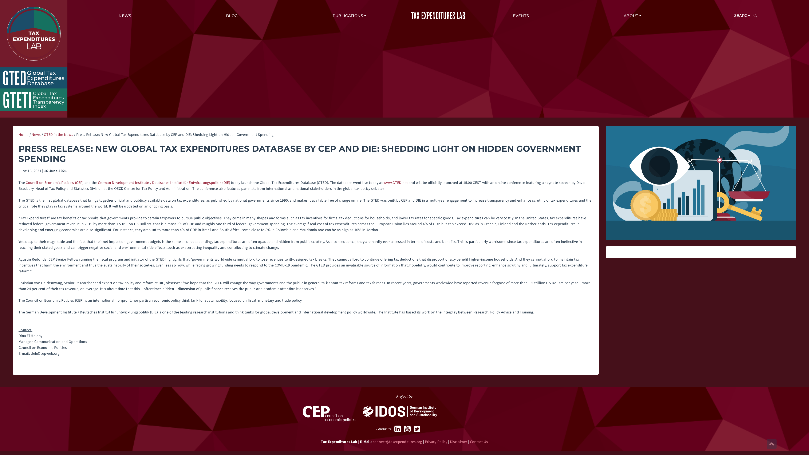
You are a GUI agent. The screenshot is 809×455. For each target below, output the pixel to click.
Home (23, 134)
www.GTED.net (395, 182)
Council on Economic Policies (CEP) (54, 182)
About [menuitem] (631, 15)
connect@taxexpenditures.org (397, 441)
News (36, 134)
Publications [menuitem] (348, 15)
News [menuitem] (125, 15)
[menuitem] (745, 15)
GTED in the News (58, 134)
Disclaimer (458, 441)
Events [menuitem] (521, 15)
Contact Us (479, 441)
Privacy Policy (436, 441)
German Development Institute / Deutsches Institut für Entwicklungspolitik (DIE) (164, 182)
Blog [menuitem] (232, 15)
